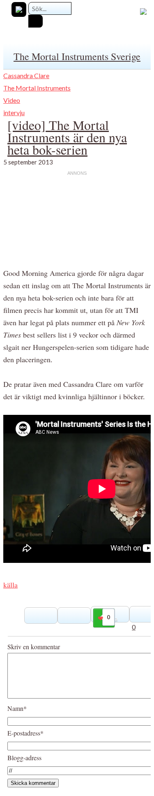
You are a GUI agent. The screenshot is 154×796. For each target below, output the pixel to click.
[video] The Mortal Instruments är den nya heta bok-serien (67, 137)
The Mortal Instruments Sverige (77, 56)
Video (11, 100)
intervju (14, 112)
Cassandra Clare (26, 75)
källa (10, 585)
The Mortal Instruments (37, 88)
